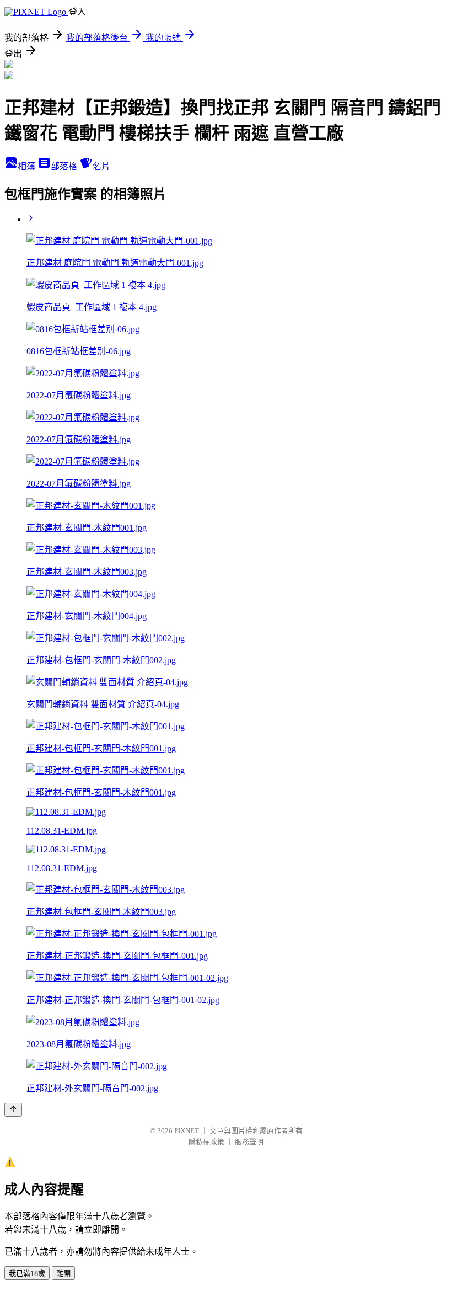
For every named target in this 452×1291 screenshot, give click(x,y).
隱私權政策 (206, 1142)
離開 (63, 1273)
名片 (101, 166)
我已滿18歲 (27, 1273)
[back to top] (13, 1110)
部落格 (65, 166)
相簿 (27, 166)
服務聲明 (249, 1142)
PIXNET (186, 1131)
